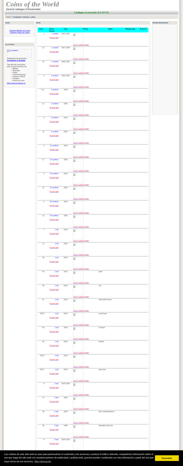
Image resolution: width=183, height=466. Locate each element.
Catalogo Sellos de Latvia (20, 33)
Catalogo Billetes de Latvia (19, 31)
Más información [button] (42, 461)
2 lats (56, 384)
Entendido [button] (167, 458)
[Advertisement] (145, 17)
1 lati (56, 230)
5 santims (54, 118)
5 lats (56, 440)
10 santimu (54, 146)
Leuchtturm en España (16, 61)
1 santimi (54, 34)
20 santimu (54, 174)
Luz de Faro (9, 44)
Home (8, 17)
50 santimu (54, 202)
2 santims (54, 76)
